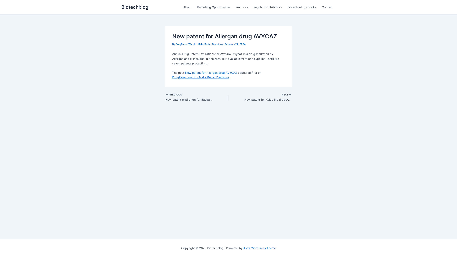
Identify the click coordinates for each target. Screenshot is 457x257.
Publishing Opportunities (213, 7)
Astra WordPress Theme (259, 248)
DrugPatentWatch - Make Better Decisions (200, 77)
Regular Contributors (267, 7)
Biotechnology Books (301, 7)
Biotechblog (134, 7)
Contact (327, 7)
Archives (242, 7)
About (187, 7)
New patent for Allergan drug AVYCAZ (211, 72)
